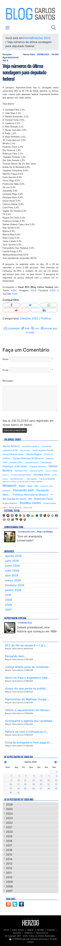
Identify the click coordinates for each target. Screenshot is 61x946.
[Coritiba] (28, 515)
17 (18, 784)
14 (48, 780)
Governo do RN (36, 471)
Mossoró (9, 486)
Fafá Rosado (46, 462)
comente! (13, 328)
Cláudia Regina (33, 454)
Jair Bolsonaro (16, 479)
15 (56, 780)
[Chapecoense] (20, 515)
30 (11, 792)
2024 (9, 813)
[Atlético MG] (4, 515)
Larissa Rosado (47, 478)
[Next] (55, 762)
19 (33, 784)
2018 (9, 841)
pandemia (7, 491)
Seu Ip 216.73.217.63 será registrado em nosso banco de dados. (28, 422)
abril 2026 (11, 575)
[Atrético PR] (7, 515)
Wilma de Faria (15, 507)
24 (18, 788)
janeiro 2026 (13, 590)
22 (56, 784)
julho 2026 (12, 560)
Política (46, 318)
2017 (9, 845)
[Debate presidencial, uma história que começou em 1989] (9, 627)
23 (11, 788)
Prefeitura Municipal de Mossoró (30, 494)
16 (11, 784)
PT (52, 495)
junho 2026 (12, 565)
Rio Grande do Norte (14, 498)
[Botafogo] (16, 515)
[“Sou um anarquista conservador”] (9, 536)
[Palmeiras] (8, 519)
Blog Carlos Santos (16, 13)
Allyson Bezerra (11, 446)
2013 (9, 863)
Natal (22, 485)
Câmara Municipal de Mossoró (28, 458)
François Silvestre (38, 466)
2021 (9, 827)
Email (5, 370)
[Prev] (5, 762)
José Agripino (31, 479)
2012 (9, 868)
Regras (30, 930)
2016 (9, 850)
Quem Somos (18, 930)
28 (48, 788)
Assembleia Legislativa (30, 446)
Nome (5, 359)
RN (30, 499)
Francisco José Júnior (15, 466)
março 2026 (13, 580)
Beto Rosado (25, 450)
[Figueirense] (41, 515)
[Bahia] (12, 515)
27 (41, 788)
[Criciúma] (32, 515)
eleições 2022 (16, 462)
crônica (6, 458)
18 (25, 784)
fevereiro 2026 (14, 585)
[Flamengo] (45, 515)
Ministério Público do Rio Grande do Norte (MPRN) (23, 482)
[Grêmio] (56, 515)
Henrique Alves (41, 474)
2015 (9, 854)
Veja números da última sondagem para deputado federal (24, 72)
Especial (51, 930)
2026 (9, 804)
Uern (5, 507)
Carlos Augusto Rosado (43, 450)
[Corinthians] (24, 515)
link (27, 328)
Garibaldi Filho (21, 471)
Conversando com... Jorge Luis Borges (35, 531)
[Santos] (12, 519)
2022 (9, 822)
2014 (9, 859)
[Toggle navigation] (7, 27)
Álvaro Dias (28, 507)
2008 (8, 604)
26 (33, 788)
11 (25, 780)
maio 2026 (12, 570)
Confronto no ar (25, 622)
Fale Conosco (42, 933)
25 (25, 788)
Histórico (29, 933)
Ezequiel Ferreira (32, 462)
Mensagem (8, 381)
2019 (9, 836)
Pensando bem (23, 490)
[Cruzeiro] (36, 515)
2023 (9, 818)
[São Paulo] (16, 519)
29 (56, 788)
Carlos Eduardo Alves (13, 454)
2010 (8, 595)
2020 (9, 831)
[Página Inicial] (30, 922)
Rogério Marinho (10, 503)
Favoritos (17, 933)
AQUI (13, 290)
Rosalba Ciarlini (30, 503)
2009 (8, 600)
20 (41, 784)
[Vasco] (24, 519)
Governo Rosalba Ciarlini (21, 475)
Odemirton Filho (46, 486)
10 (18, 780)
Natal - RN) (32, 486)
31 (18, 792)
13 (41, 780)
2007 (8, 609)
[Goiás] (52, 515)
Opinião (40, 930)
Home (27, 38)
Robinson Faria (43, 498)
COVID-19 (48, 454)
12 (33, 780)
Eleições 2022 (41, 38)
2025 (9, 809)
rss (37, 328)
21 (48, 784)
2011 (9, 872)
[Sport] (20, 519)
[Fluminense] (48, 515)
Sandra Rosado (49, 503)
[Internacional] (4, 519)
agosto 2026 (13, 556)
